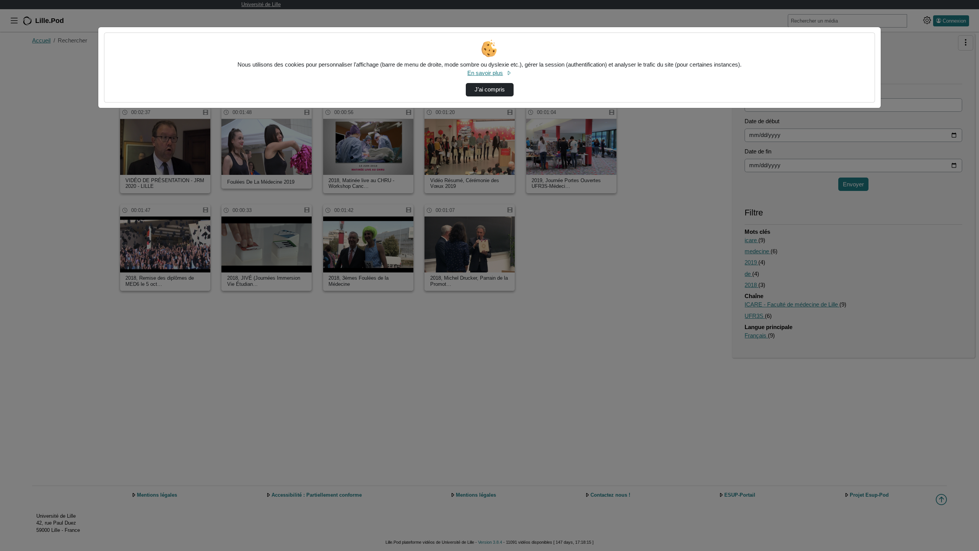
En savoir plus (485, 73)
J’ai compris (490, 89)
